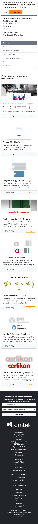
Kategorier (19, 467)
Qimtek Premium (19, 480)
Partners (19, 501)
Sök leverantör (19, 465)
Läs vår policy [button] (21, 7)
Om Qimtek (19, 498)
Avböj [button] (5, 12)
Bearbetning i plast (9, 47)
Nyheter (19, 492)
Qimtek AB (23, 510)
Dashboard (18, 506)
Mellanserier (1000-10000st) (12, 58)
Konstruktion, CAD (9, 54)
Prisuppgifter (19, 483)
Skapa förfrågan (19, 462)
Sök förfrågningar (19, 477)
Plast (4, 62)
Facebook (19, 455)
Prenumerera (19, 415)
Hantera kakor (19, 515)
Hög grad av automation (11, 50)
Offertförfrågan (10, 116)
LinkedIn (20, 452)
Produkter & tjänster (19, 495)
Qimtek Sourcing (19, 470)
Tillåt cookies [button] (16, 12)
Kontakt (19, 503)
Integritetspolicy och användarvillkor (19, 512)
